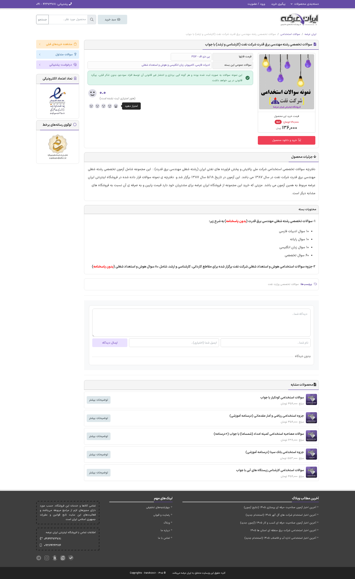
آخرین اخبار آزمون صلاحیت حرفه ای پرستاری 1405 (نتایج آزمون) (280, 507)
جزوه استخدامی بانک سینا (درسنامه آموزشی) (275, 452)
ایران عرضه (310, 34)
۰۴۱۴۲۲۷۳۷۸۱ (52, 539)
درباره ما (165, 530)
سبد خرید (111, 19)
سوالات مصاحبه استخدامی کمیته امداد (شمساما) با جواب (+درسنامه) (259, 434)
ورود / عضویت (256, 4)
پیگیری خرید (278, 4)
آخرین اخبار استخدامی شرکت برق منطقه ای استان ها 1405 (283, 530)
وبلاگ (167, 523)
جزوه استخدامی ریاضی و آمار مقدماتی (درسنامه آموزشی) (266, 416)
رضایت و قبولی (161, 515)
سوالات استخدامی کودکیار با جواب (282, 397)
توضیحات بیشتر (98, 400)
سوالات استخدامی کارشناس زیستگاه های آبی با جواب (270, 470)
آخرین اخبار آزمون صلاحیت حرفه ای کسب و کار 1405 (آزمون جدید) (278, 523)
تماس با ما (164, 538)
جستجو (42, 19)
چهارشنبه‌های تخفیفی (158, 507)
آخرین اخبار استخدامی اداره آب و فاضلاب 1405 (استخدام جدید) (280, 538)
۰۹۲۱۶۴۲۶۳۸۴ (52, 545)
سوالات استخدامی (290, 34)
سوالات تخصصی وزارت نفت (283, 284)
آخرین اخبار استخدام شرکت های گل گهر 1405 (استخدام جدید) (281, 515)
